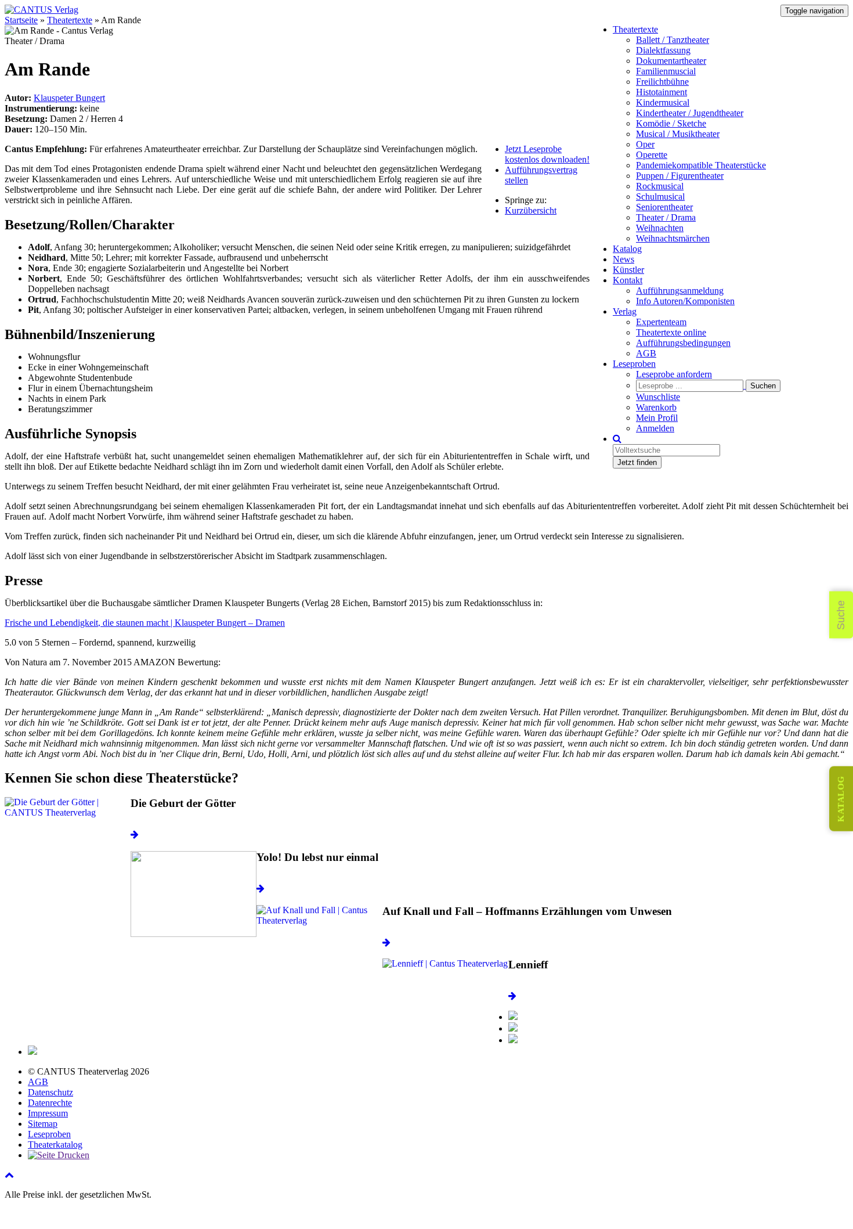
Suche (841, 614)
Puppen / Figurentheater (680, 176)
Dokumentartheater (671, 61)
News (623, 259)
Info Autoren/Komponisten (685, 301)
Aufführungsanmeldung (680, 290)
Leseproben (634, 364)
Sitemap (42, 1124)
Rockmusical (660, 186)
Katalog (627, 249)
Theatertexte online (671, 332)
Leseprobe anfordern (674, 374)
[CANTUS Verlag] (41, 10)
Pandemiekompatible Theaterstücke (701, 165)
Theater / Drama (666, 217)
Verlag (625, 311)
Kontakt (627, 280)
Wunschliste (658, 397)
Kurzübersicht (530, 210)
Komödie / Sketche (671, 123)
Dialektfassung (663, 50)
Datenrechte (50, 1103)
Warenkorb (656, 407)
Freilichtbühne (662, 82)
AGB (646, 353)
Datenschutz (50, 1092)
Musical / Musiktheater (678, 134)
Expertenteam (661, 322)
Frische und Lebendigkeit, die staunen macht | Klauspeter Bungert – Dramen (145, 623)
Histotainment (661, 92)
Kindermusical (662, 102)
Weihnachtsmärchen (673, 238)
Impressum (48, 1113)
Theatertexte (635, 29)
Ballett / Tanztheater (672, 40)
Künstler (628, 270)
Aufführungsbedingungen (683, 343)
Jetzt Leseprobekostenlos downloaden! (547, 154)
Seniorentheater (664, 207)
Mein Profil (657, 418)
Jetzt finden (637, 462)
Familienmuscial (666, 71)
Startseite (21, 20)
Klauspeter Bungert (69, 98)
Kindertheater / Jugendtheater (689, 113)
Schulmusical (660, 196)
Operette (651, 155)
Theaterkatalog (55, 1144)
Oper (645, 144)
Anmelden (655, 428)
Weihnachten (660, 228)
